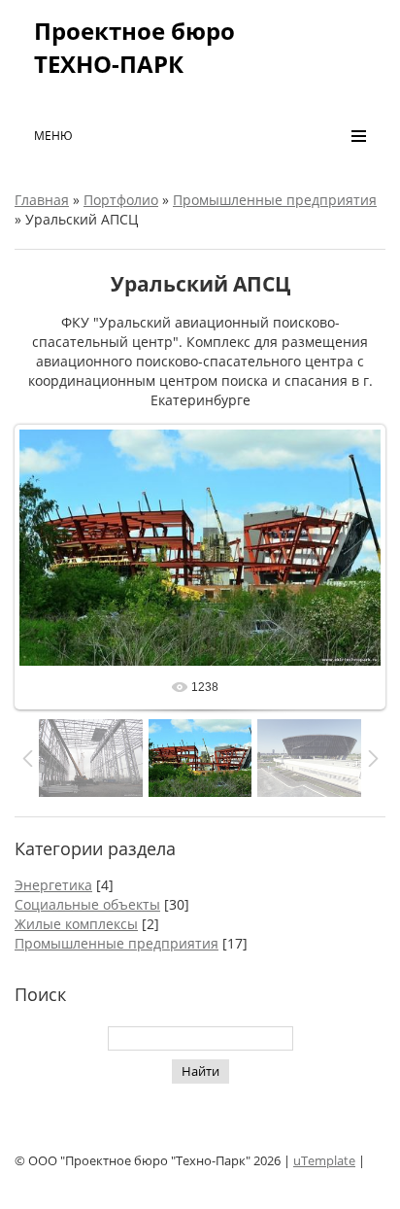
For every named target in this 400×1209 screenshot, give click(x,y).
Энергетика (53, 885)
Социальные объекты (87, 904)
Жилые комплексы (76, 924)
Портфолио (120, 199)
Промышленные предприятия (275, 199)
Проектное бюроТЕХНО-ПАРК (134, 47)
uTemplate (324, 1160)
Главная (42, 199)
